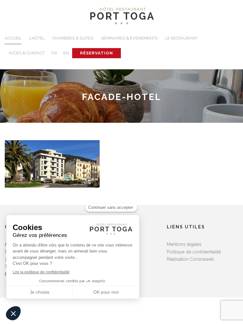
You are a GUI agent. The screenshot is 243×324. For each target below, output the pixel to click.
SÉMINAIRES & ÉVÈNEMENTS (129, 38)
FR (54, 53)
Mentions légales (184, 244)
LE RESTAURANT (181, 38)
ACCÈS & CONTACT (27, 53)
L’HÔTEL (37, 38)
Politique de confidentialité (194, 251)
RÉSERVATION (96, 53)
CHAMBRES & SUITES (72, 38)
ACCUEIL (13, 38)
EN (66, 53)
